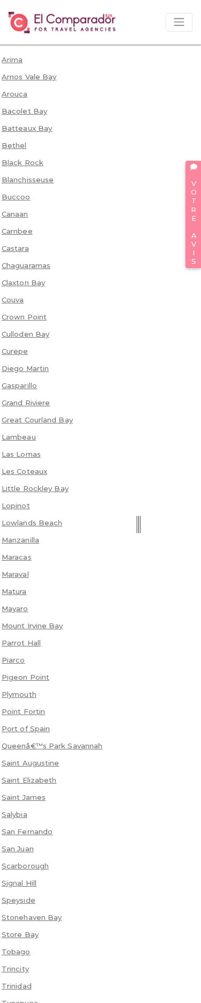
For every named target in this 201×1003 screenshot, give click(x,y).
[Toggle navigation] (179, 22)
